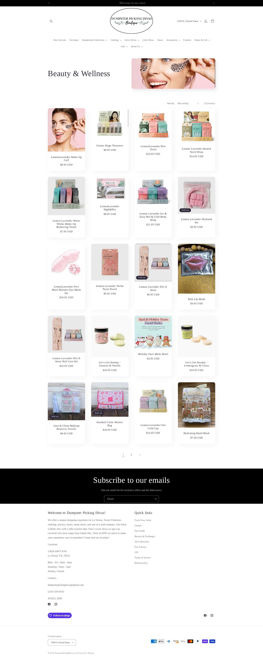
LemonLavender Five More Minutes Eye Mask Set (66, 289)
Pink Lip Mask (196, 299)
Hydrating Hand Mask (197, 433)
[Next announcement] (214, 3)
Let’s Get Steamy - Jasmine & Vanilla (110, 364)
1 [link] (123, 454)
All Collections (142, 542)
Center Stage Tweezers (109, 145)
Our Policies (140, 547)
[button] (51, 21)
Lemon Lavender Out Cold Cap (153, 427)
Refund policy (141, 563)
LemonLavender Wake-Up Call (66, 159)
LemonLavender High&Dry (109, 208)
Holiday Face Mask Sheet (153, 354)
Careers (138, 525)
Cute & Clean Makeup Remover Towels (66, 427)
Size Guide (140, 531)
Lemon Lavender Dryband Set (196, 221)
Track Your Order (143, 520)
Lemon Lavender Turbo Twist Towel (110, 287)
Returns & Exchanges (145, 536)
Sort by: (171, 103)
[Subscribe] (155, 499)
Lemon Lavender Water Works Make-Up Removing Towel (66, 224)
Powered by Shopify (86, 653)
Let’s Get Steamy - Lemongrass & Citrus (196, 364)
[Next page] (139, 454)
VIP (136, 552)
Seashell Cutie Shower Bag (109, 424)
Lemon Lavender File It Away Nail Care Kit (66, 360)
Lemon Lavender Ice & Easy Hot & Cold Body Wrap (153, 217)
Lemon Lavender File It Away (153, 288)
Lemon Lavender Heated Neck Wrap (196, 150)
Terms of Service (143, 558)
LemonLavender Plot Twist (153, 148)
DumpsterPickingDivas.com (66, 653)
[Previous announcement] (49, 3)
